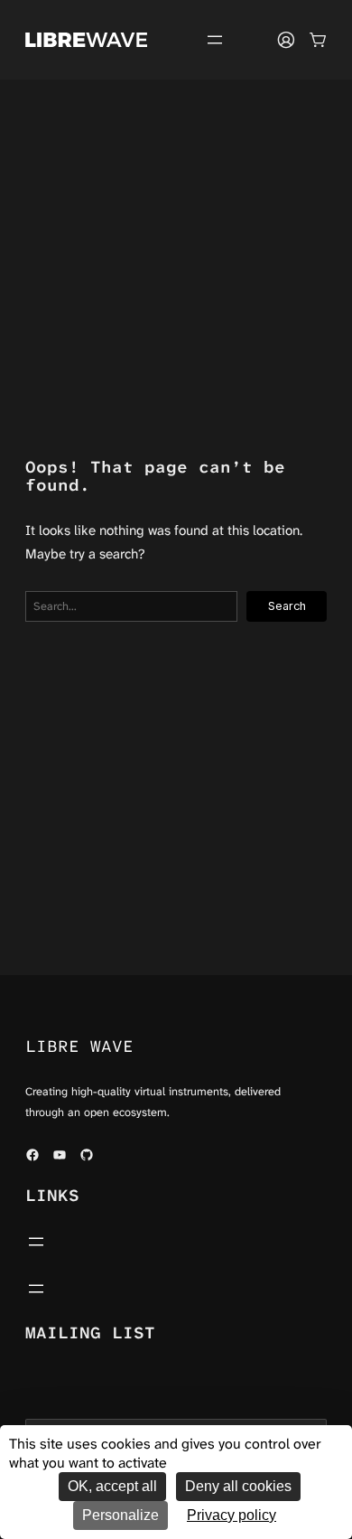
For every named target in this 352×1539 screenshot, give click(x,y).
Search (287, 606)
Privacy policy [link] (231, 1515)
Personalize (120, 1515)
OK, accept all (112, 1486)
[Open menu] (215, 40)
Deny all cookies (238, 1486)
